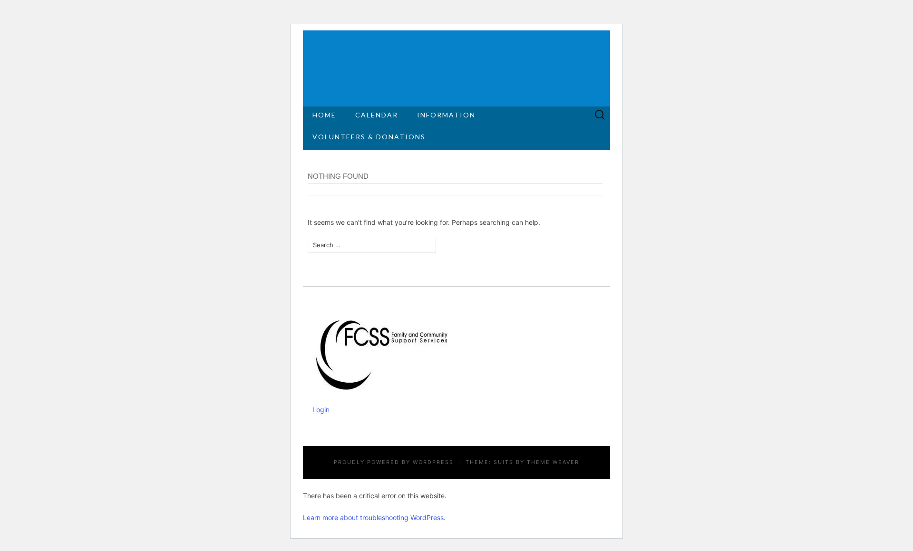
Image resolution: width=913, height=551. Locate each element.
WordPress (433, 462)
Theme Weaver (553, 462)
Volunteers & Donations (369, 137)
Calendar (376, 115)
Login (321, 410)
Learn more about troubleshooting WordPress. (374, 517)
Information (446, 115)
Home (324, 115)
